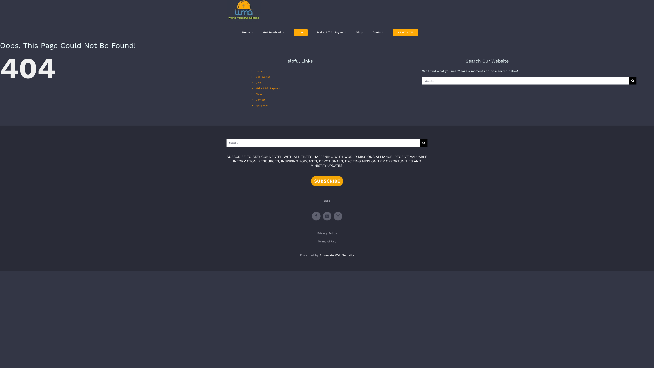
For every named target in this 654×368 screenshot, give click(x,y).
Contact (260, 99)
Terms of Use (327, 241)
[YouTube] (327, 216)
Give (258, 82)
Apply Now (262, 105)
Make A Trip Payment (268, 88)
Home (259, 71)
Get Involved (263, 76)
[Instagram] (338, 216)
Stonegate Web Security (337, 255)
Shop (259, 94)
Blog (327, 200)
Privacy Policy (327, 233)
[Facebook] (316, 216)
